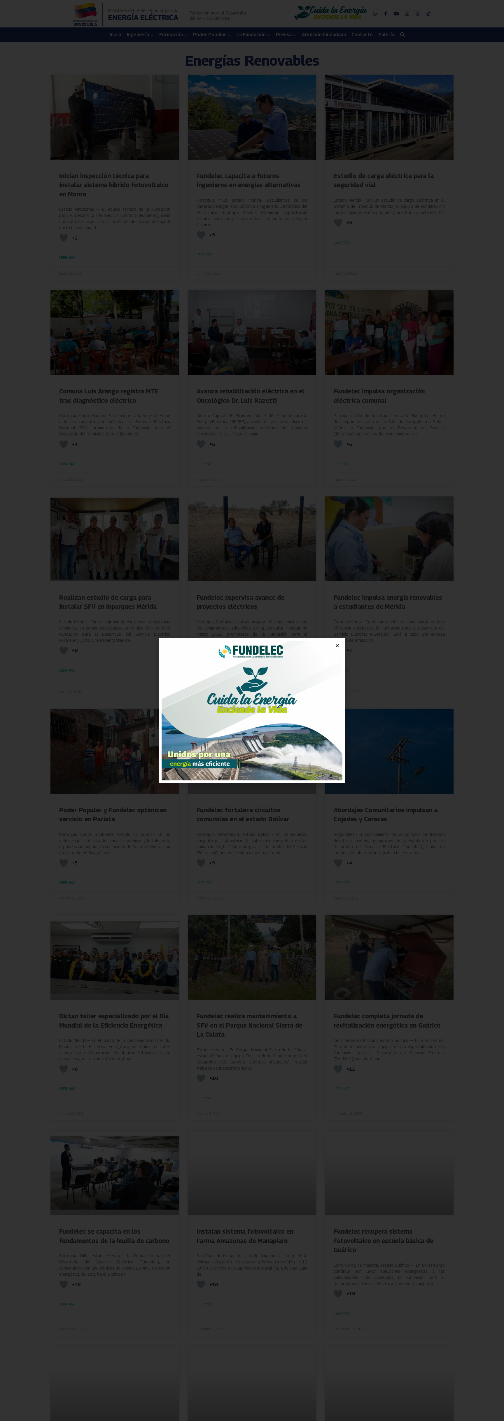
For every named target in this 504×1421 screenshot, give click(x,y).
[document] (252, 710)
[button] (337, 646)
